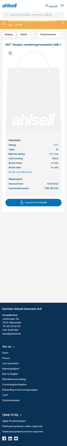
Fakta (5, 353)
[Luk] (62, 23)
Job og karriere (10, 363)
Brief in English (10, 374)
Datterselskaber (11, 400)
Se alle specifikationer (20, 172)
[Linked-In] (10, 439)
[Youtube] (16, 439)
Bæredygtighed (10, 369)
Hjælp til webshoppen (14, 421)
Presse (6, 358)
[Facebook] (4, 439)
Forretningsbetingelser (14, 385)
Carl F (5, 395)
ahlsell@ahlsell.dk (11, 334)
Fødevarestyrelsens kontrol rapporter (22, 432)
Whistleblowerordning (14, 379)
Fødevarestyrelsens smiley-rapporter (22, 426)
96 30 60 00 (13, 326)
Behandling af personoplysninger (20, 390)
